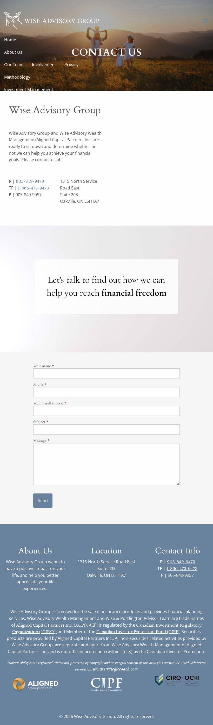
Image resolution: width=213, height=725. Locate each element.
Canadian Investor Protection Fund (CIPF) (137, 631)
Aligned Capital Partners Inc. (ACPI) (51, 625)
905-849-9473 (30, 181)
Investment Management (28, 89)
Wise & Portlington (22, 102)
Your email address (65, 403)
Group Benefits (19, 127)
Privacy (71, 64)
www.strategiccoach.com (115, 669)
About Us (13, 52)
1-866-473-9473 (33, 188)
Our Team (14, 64)
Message (57, 441)
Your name (59, 366)
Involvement (44, 64)
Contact (11, 139)
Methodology (17, 77)
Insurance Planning (23, 114)
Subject (56, 422)
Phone (55, 385)
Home (10, 40)
